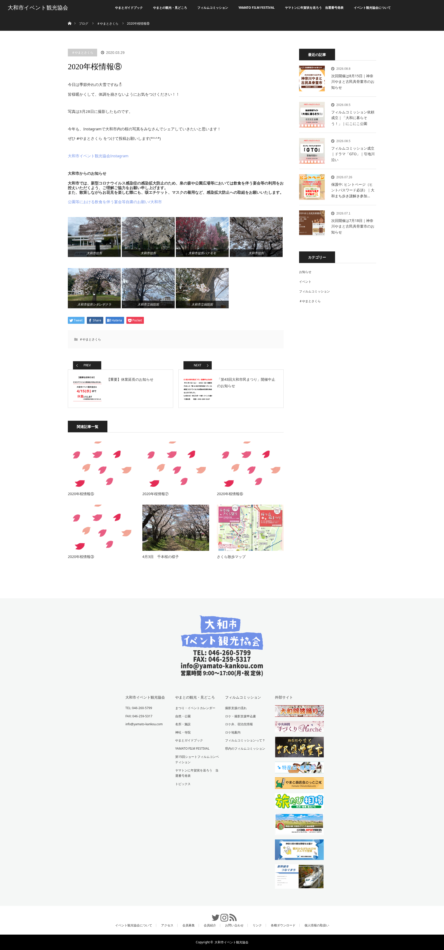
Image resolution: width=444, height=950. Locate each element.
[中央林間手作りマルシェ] (297, 727)
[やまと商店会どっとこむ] (297, 784)
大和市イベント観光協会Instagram (98, 155)
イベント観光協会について (372, 7)
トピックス (183, 784)
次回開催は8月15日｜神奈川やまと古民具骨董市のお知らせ (352, 81)
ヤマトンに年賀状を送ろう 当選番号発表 (314, 7)
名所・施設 (183, 724)
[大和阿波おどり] (297, 712)
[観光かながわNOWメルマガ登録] (297, 850)
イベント (305, 281)
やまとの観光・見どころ (170, 7)
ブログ (83, 23)
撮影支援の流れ (236, 708)
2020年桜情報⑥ (230, 493)
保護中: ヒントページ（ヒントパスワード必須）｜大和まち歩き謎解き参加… (352, 190)
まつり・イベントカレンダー (195, 708)
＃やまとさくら (82, 52)
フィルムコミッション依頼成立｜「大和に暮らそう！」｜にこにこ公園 (352, 118)
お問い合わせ (234, 925)
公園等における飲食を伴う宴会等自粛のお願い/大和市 (115, 201)
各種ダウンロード (283, 925)
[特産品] (297, 768)
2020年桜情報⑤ (81, 493)
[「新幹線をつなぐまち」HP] (297, 877)
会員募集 (188, 925)
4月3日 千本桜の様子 (160, 556)
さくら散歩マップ (231, 556)
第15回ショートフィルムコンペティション (197, 760)
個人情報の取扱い (316, 925)
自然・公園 (183, 716)
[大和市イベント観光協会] (222, 672)
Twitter (213, 915)
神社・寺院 (183, 732)
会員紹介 (210, 925)
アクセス (167, 925)
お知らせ (305, 272)
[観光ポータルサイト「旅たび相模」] (297, 802)
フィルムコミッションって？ (245, 740)
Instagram (222, 915)
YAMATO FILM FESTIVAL (256, 7)
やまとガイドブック (129, 7)
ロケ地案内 (232, 732)
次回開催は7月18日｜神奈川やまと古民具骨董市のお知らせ (352, 226)
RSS (231, 915)
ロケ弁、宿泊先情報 (239, 724)
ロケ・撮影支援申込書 (240, 716)
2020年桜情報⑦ (155, 493)
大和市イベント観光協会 (38, 8)
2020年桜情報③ (81, 556)
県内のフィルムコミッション (245, 748)
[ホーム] (69, 17)
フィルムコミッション (212, 7)
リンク (257, 925)
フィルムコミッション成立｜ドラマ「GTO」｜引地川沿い (353, 154)
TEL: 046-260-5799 (138, 708)
